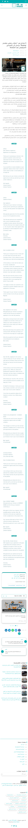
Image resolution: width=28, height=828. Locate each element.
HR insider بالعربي (12, 820)
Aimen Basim (16, 822)
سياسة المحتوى (19, 585)
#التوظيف (9, 53)
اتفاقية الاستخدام (20, 749)
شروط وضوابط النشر (19, 752)
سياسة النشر (21, 754)
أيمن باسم (16, 574)
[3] (14, 578)
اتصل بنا (22, 759)
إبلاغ (24, 585)
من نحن (22, 744)
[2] (16, 578)
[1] (19, 578)
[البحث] (2, 5)
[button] (19, 630)
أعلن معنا (22, 761)
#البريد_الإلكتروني (15, 53)
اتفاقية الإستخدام (12, 585)
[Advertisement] (14, 25)
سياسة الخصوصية (19, 747)
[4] (12, 578)
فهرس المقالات (20, 756)
